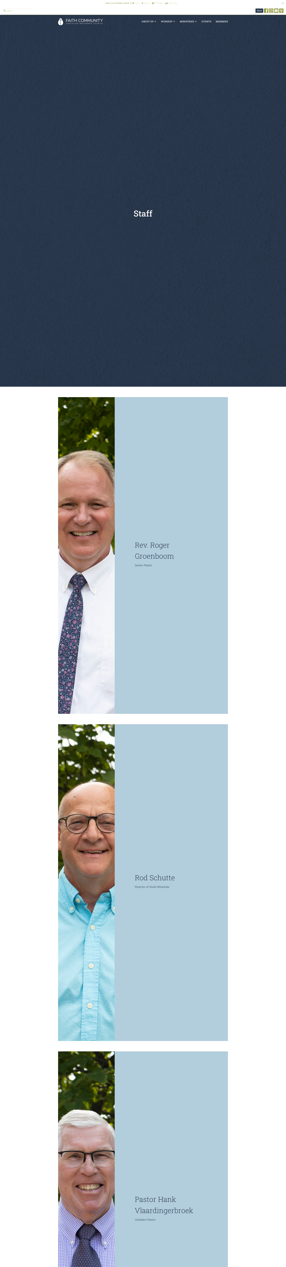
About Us (147, 21)
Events (206, 21)
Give (259, 10)
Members (222, 21)
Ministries (187, 21)
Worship (166, 21)
